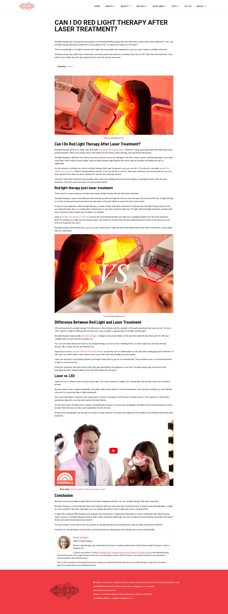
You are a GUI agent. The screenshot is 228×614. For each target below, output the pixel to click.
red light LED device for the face (75, 217)
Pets (174, 6)
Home (97, 6)
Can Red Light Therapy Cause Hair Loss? (87, 489)
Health (109, 6)
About (200, 6)
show (70, 67)
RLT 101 (188, 6)
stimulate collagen (89, 336)
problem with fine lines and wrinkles (88, 351)
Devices (141, 6)
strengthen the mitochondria (111, 150)
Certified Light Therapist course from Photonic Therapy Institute (125, 552)
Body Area (158, 6)
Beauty (125, 6)
